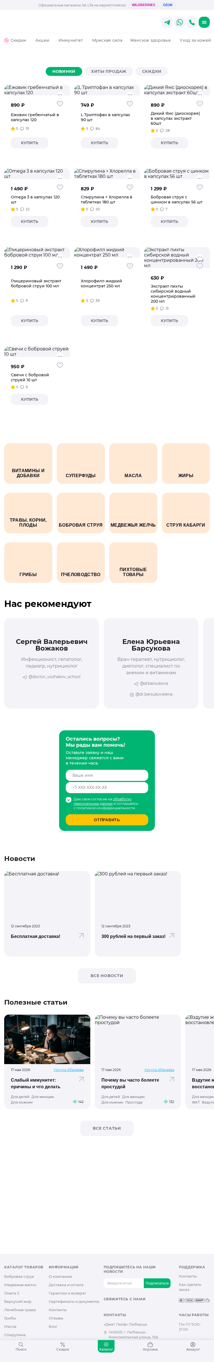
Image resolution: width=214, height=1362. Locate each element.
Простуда (133, 1102)
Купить (29, 142)
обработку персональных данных (103, 801)
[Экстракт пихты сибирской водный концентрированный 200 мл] (177, 257)
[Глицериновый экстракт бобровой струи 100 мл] (37, 252)
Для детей (20, 1097)
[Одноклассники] (115, 1309)
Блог (53, 1326)
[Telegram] (133, 1309)
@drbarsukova (154, 683)
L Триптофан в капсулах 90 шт (105, 117)
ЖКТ (196, 1102)
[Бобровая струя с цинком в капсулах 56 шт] (177, 173)
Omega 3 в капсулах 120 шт (35, 200)
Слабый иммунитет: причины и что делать (35, 1083)
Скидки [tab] (152, 71)
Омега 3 (11, 1293)
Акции (42, 40)
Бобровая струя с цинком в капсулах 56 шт (177, 200)
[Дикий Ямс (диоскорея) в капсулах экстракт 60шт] (177, 90)
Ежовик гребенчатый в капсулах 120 (35, 117)
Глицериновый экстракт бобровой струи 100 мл (36, 283)
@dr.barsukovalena (153, 694)
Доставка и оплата (66, 1285)
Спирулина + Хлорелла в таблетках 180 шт (106, 200)
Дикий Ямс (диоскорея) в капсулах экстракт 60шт (175, 118)
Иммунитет (71, 40)
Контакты (58, 1310)
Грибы (10, 1318)
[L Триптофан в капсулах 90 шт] (107, 90)
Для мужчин (22, 1102)
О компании (60, 1276)
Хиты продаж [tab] (109, 71)
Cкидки (18, 40)
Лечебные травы (20, 1310)
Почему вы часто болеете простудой (130, 1083)
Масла (10, 1326)
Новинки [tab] (64, 71)
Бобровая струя (19, 1276)
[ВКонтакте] (107, 1309)
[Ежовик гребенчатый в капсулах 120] (37, 90)
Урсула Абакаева (69, 1070)
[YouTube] (124, 1309)
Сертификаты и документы (74, 1301)
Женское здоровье (150, 40)
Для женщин (42, 1097)
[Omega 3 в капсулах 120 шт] (37, 173)
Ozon (167, 5)
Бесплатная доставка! (35, 936)
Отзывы (56, 1318)
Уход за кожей (195, 40)
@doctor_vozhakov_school (54, 676)
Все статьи (107, 1128)
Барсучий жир (17, 1301)
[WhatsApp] (142, 1309)
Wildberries (143, 5)
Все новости (107, 975)
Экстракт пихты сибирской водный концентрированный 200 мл (173, 294)
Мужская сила (107, 40)
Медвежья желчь (20, 1285)
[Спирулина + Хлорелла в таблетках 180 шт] (107, 173)
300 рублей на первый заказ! (133, 936)
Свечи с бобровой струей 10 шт (30, 377)
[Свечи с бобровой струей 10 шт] (37, 351)
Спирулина (15, 1335)
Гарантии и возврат (67, 1293)
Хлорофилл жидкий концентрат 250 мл (101, 283)
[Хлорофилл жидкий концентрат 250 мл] (107, 252)
